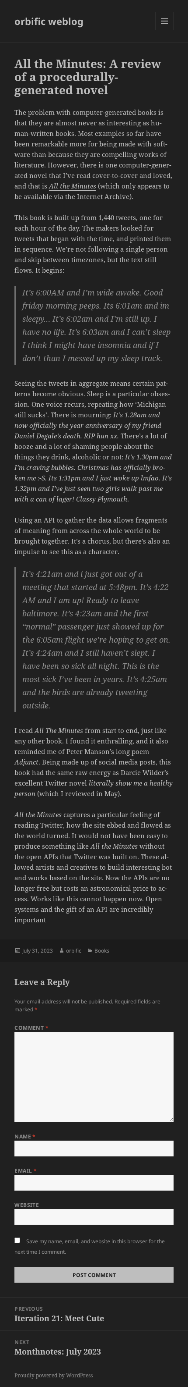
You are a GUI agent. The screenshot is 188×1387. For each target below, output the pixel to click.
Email (25, 1170)
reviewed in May (91, 793)
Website (26, 1205)
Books (101, 950)
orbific (73, 950)
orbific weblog (49, 21)
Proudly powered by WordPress (53, 1375)
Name (25, 1136)
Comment (31, 1027)
